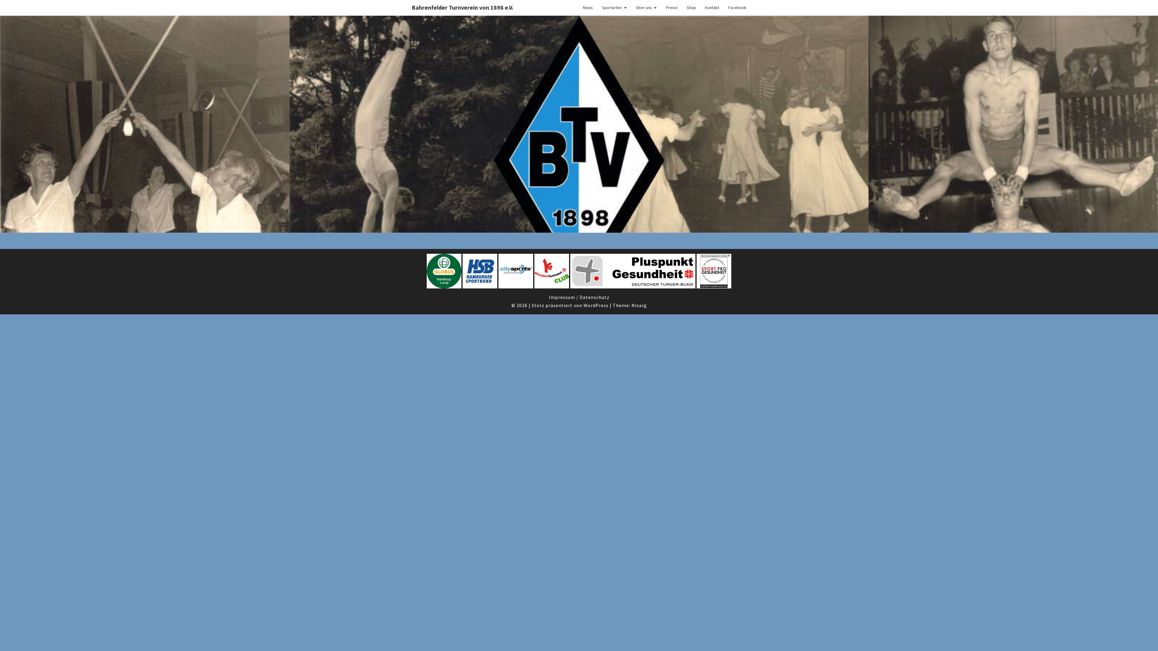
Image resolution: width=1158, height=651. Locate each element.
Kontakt (712, 7)
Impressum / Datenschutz (579, 297)
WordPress (596, 305)
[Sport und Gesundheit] (714, 273)
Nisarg (639, 305)
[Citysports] (515, 273)
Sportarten (612, 7)
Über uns (644, 7)
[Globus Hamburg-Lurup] (444, 273)
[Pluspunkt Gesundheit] (632, 273)
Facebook (737, 7)
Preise (672, 7)
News (588, 7)
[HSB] (480, 273)
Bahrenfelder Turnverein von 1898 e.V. (462, 7)
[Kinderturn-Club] (551, 273)
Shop (691, 7)
